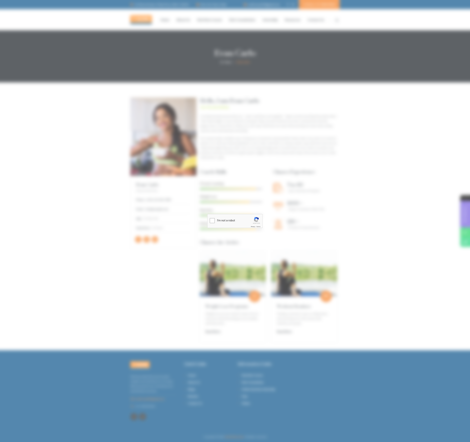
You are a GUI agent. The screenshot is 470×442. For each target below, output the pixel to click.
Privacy (253, 226)
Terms (258, 226)
